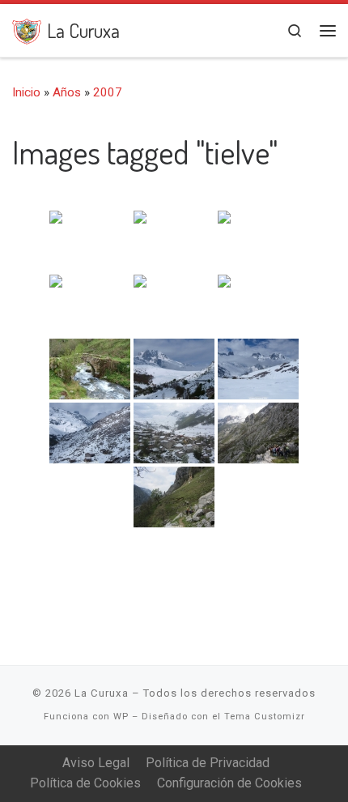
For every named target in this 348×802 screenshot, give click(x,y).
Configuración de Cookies (229, 783)
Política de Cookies (85, 783)
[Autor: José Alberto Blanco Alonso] (89, 241)
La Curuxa (101, 693)
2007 (107, 92)
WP (121, 716)
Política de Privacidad (207, 762)
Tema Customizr (264, 716)
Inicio (26, 92)
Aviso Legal (95, 762)
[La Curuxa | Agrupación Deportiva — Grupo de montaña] (26, 28)
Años (67, 92)
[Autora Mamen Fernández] (174, 433)
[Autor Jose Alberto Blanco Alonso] (89, 369)
